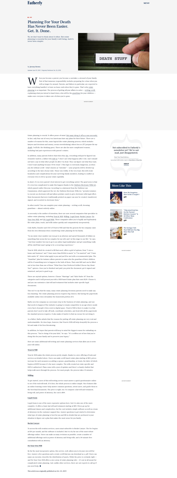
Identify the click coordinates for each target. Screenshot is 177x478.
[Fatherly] (35, 3)
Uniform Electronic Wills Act (85, 185)
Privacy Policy (139, 160)
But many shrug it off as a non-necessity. (82, 135)
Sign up (126, 164)
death (30, 147)
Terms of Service (132, 160)
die (67, 156)
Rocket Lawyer (85, 216)
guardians (76, 93)
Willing (66, 216)
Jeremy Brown (35, 67)
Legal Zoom (74, 216)
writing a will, (90, 90)
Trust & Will (58, 216)
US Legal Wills (48, 219)
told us (54, 159)
